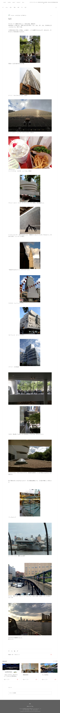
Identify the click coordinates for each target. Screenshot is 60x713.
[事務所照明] (30, 668)
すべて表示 (55, 661)
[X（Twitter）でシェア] (11, 651)
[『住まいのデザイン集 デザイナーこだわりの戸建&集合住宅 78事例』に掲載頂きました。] (11, 668)
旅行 (18, 7)
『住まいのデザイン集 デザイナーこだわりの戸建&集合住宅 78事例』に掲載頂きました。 (11, 675)
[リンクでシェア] (17, 651)
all (2, 7)
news (7, 7)
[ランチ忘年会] (49, 668)
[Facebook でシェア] (8, 651)
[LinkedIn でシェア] (14, 651)
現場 (14, 7)
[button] (56, 7)
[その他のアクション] (51, 15)
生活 (25, 7)
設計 (10, 7)
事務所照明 (25, 674)
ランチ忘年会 (45, 674)
